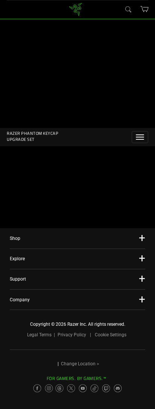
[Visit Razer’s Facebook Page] (37, 388)
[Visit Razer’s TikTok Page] (94, 388)
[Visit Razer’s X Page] (71, 388)
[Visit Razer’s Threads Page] (59, 388)
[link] (75, 8)
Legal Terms (39, 334)
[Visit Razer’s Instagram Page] (49, 388)
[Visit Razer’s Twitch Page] (106, 388)
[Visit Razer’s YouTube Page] (83, 388)
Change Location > (80, 363)
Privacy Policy (72, 334)
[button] (144, 9)
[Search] (128, 9)
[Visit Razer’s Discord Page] (117, 388)
